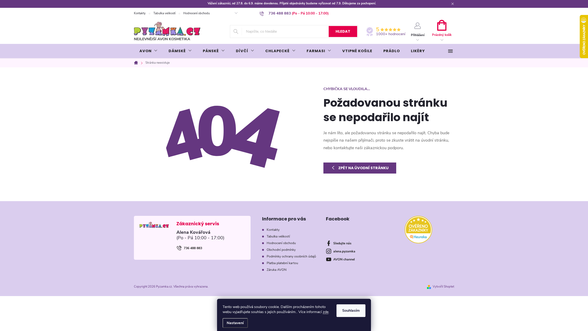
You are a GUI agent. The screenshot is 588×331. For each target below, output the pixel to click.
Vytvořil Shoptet (443, 287)
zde (325, 311)
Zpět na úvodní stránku (363, 168)
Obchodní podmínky (281, 250)
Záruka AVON (276, 270)
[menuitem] (148, 51)
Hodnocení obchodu (196, 13)
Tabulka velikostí (164, 13)
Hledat (343, 31)
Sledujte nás (342, 243)
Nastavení (235, 322)
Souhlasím (351, 310)
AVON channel (344, 259)
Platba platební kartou (282, 263)
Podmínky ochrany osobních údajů (291, 256)
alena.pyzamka (344, 251)
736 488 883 (193, 248)
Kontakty (140, 13)
